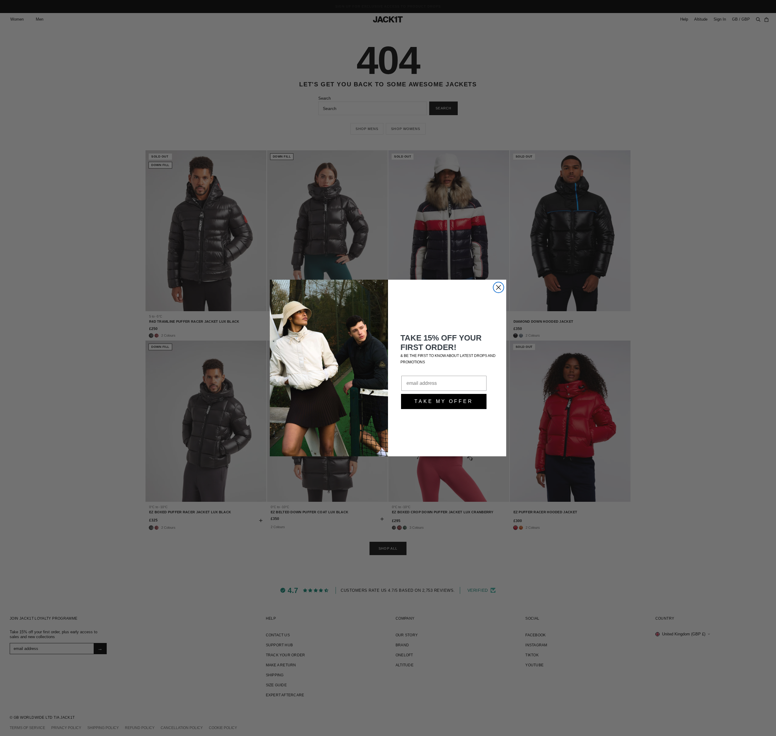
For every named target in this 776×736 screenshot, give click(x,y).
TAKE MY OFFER (443, 401)
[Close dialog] (498, 287)
